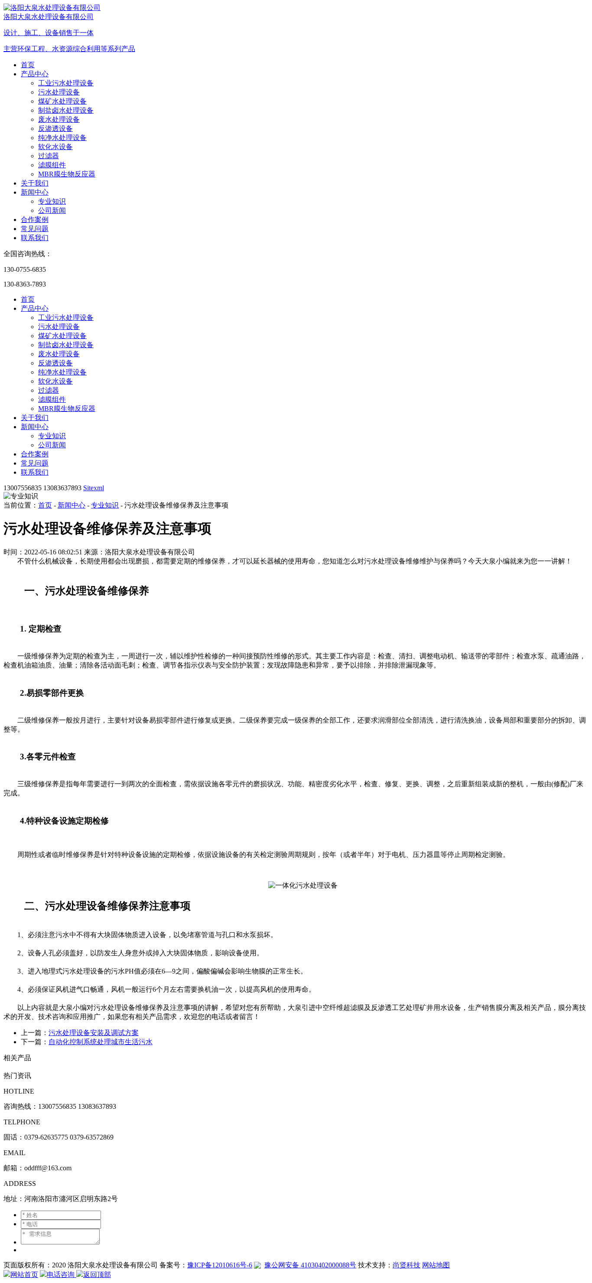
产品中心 (35, 74)
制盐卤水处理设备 (66, 110)
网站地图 (436, 1265)
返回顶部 (97, 1274)
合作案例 (35, 219)
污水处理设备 (59, 92)
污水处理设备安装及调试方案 (94, 1032)
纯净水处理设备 (62, 137)
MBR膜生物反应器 (66, 174)
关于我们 (35, 183)
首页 (28, 64)
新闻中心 (35, 192)
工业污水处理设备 (66, 83)
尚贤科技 (406, 1265)
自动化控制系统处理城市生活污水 (101, 1041)
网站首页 (24, 1274)
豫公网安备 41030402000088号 (310, 1265)
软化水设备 (55, 146)
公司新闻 (52, 210)
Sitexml (93, 488)
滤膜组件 (52, 165)
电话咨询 (61, 1274)
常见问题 (35, 228)
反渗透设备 (55, 128)
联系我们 (35, 237)
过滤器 (48, 156)
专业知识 (52, 201)
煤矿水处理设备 (62, 101)
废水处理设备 (59, 119)
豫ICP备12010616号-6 (219, 1265)
